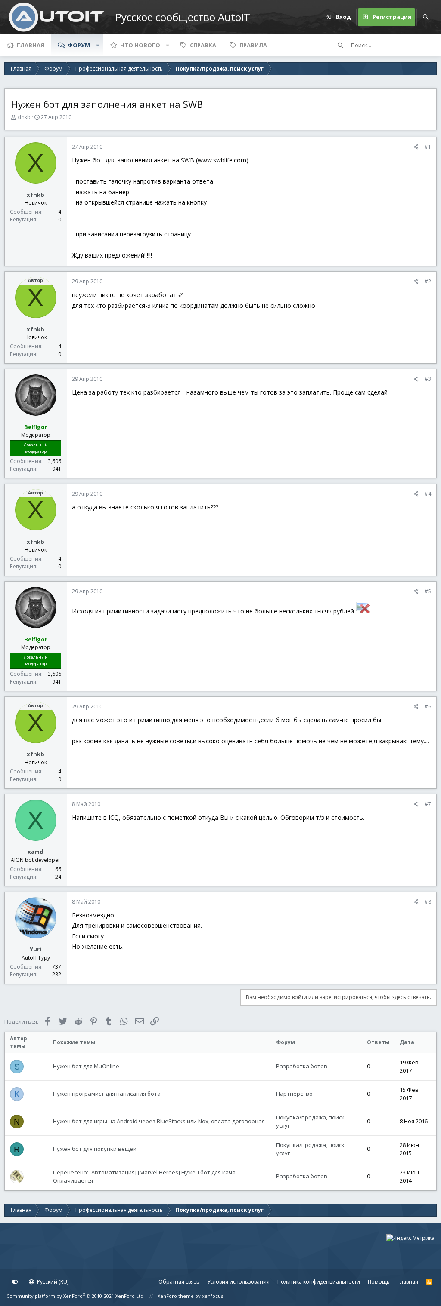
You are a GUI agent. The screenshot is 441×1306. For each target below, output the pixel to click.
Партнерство (294, 1094)
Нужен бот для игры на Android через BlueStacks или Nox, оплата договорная (159, 1121)
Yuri (35, 949)
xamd (35, 851)
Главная (30, 45)
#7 (428, 804)
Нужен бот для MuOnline (86, 1066)
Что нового (140, 45)
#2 (428, 281)
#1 (428, 146)
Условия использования (238, 1281)
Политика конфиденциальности (318, 1281)
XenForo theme (176, 1296)
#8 (428, 901)
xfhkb (24, 117)
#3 (428, 379)
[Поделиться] (416, 147)
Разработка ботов (301, 1066)
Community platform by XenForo (75, 1296)
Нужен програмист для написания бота (107, 1094)
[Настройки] (15, 1281)
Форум (79, 45)
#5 (428, 591)
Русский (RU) (52, 1281)
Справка (203, 45)
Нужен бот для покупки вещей (95, 1149)
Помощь (379, 1281)
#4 (428, 493)
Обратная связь (178, 1281)
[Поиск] (425, 17)
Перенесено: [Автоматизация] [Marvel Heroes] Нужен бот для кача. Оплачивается (145, 1176)
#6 (428, 706)
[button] (97, 45)
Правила (253, 45)
